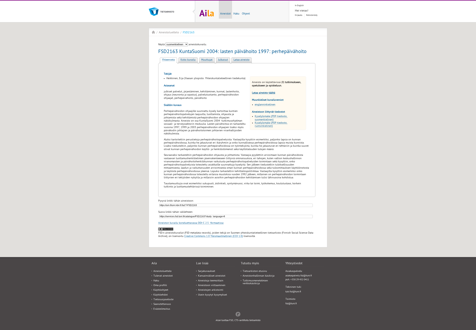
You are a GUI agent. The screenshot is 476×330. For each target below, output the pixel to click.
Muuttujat (207, 60)
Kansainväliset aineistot (211, 276)
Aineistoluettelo (169, 32)
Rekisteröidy (311, 15)
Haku (236, 14)
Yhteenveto (168, 60)
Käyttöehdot (160, 295)
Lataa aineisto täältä (263, 93)
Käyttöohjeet (160, 290)
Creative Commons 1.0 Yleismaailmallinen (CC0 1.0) (213, 236)
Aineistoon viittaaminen (211, 285)
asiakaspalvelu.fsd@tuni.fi (298, 276)
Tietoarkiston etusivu (255, 271)
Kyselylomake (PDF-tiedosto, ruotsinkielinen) (271, 125)
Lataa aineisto (242, 60)
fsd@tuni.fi (291, 303)
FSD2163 (188, 32)
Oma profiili (160, 285)
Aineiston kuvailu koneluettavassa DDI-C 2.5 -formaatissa (190, 223)
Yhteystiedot (294, 264)
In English (299, 6)
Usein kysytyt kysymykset (212, 295)
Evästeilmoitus (161, 309)
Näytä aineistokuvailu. (182, 44)
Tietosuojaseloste (163, 299)
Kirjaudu (298, 15)
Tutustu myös (250, 264)
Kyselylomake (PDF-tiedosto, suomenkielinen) (271, 118)
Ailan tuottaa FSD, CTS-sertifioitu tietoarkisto (238, 320)
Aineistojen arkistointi (210, 290)
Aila (153, 32)
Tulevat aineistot (163, 276)
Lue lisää (202, 264)
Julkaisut (223, 60)
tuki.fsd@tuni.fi (293, 292)
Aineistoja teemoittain (210, 281)
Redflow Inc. (238, 314)
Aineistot (225, 14)
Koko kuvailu (188, 60)
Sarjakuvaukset (206, 271)
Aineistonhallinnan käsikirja (258, 276)
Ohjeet (246, 14)
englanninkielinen (265, 104)
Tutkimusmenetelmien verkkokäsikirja (255, 282)
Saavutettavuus (162, 304)
